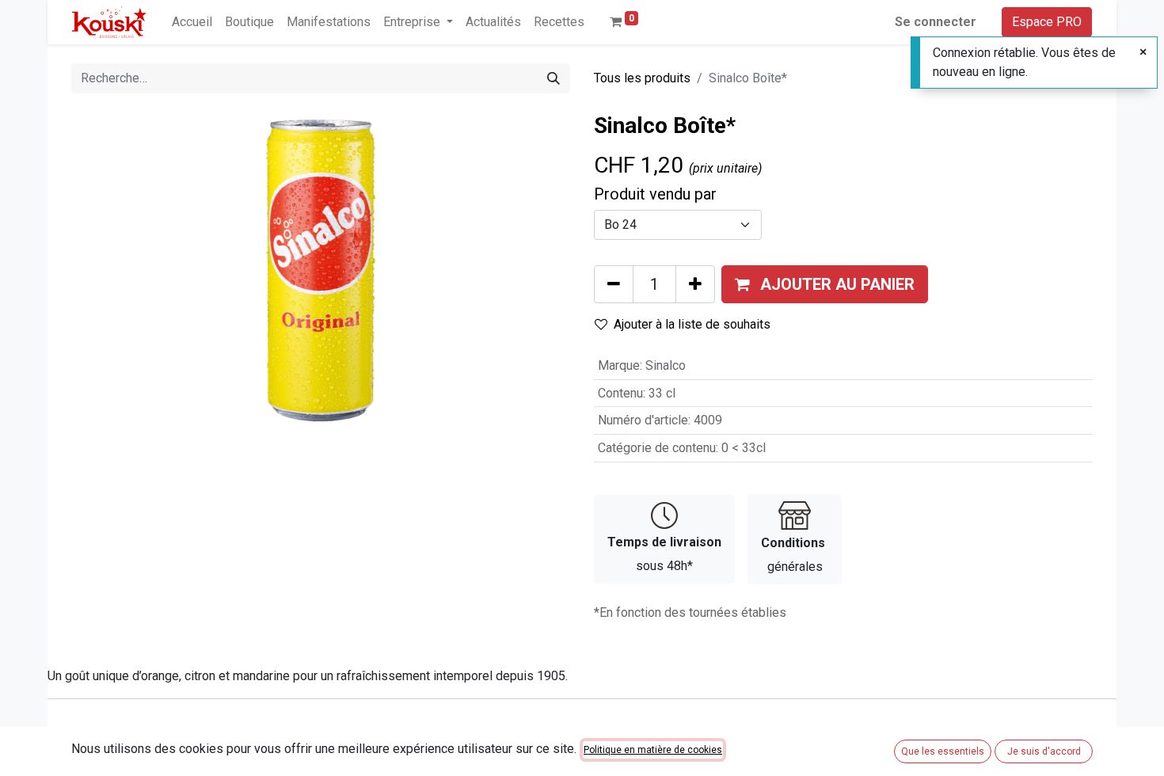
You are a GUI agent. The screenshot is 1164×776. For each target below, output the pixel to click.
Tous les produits (642, 78)
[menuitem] (192, 22)
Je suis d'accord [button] (1044, 751)
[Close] (1143, 52)
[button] (824, 284)
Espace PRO (1047, 21)
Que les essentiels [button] (942, 751)
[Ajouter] (695, 284)
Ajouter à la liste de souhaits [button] (692, 324)
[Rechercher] (553, 78)
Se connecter (935, 21)
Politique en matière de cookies (653, 749)
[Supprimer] (613, 284)
